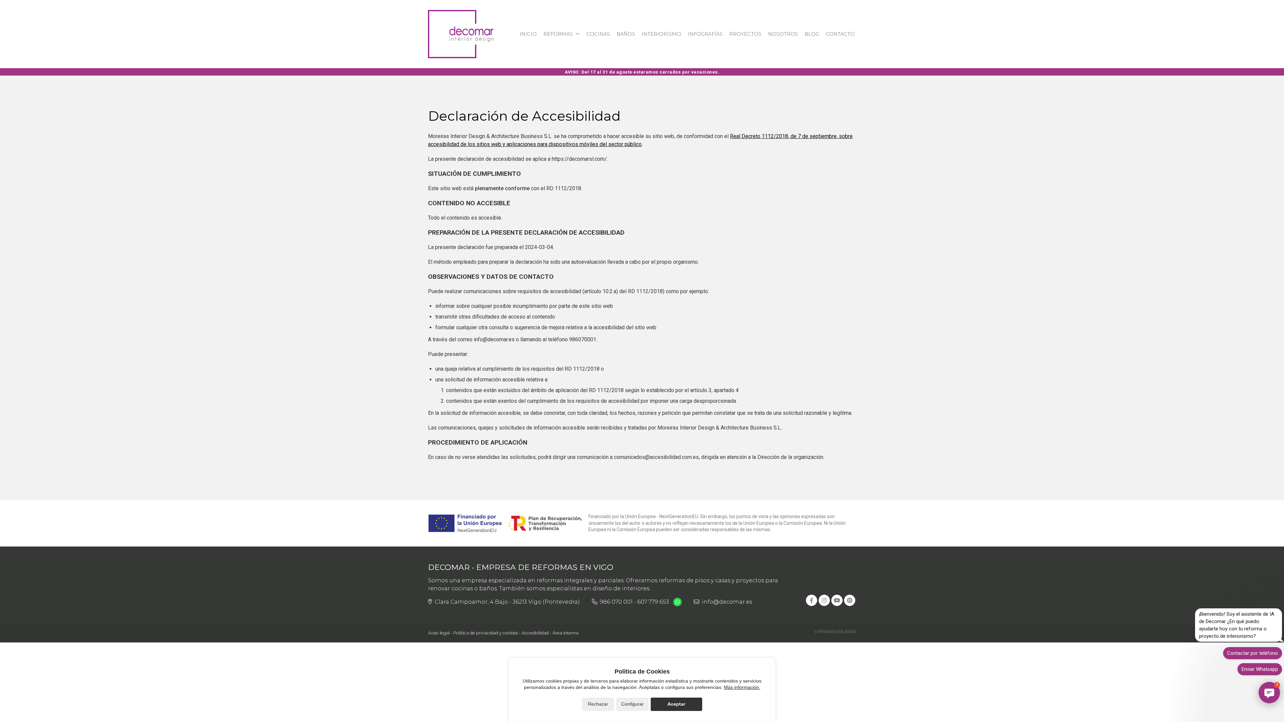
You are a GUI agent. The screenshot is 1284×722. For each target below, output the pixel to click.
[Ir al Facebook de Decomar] (811, 600)
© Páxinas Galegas (835, 631)
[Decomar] (461, 34)
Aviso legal (439, 632)
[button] (1269, 692)
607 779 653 (653, 601)
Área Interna (565, 632)
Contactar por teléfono (1252, 653)
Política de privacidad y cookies (485, 632)
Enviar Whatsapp (1260, 669)
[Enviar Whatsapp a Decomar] (677, 602)
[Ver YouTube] (837, 600)
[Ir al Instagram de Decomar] (824, 600)
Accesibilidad (535, 632)
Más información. (742, 687)
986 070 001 (616, 601)
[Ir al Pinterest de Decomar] (849, 600)
